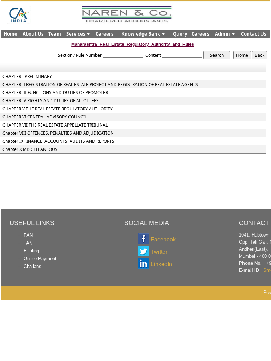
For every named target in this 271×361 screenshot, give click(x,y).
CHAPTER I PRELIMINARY (27, 76)
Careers (104, 34)
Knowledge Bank (141, 34)
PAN (28, 235)
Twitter (159, 252)
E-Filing (31, 250)
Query (180, 34)
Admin (223, 34)
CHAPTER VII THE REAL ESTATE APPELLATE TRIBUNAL (55, 125)
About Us (33, 34)
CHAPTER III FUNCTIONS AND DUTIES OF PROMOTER (55, 93)
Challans (32, 266)
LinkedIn (161, 264)
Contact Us (253, 34)
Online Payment (40, 258)
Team (54, 34)
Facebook (163, 240)
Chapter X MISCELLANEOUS (30, 149)
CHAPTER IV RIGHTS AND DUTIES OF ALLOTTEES (50, 101)
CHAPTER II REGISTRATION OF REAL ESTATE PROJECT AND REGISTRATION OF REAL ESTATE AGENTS (100, 84)
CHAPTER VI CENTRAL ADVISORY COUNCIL (44, 117)
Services (76, 34)
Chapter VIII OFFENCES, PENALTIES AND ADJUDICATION (58, 133)
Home (10, 34)
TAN (28, 243)
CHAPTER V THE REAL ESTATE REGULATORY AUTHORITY (57, 109)
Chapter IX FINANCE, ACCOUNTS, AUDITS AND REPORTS (58, 141)
